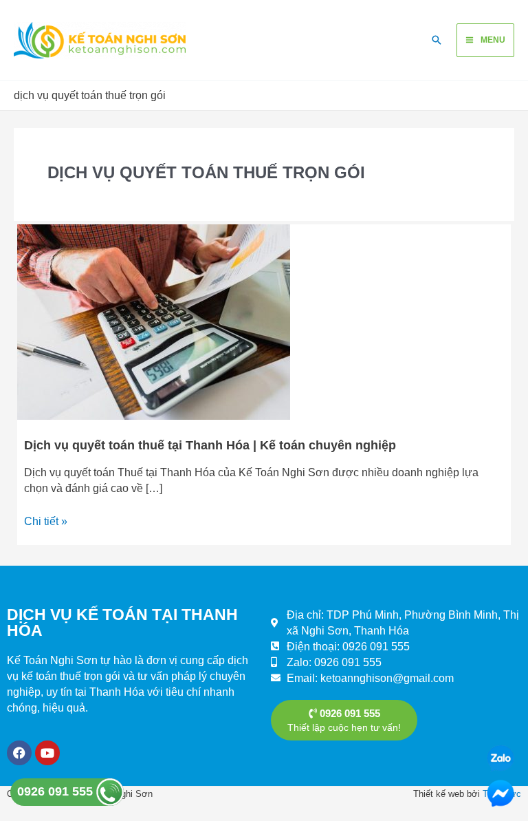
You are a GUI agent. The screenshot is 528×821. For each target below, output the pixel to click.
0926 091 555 (56, 791)
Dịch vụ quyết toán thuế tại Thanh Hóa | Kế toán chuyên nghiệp (210, 445)
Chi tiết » (45, 520)
